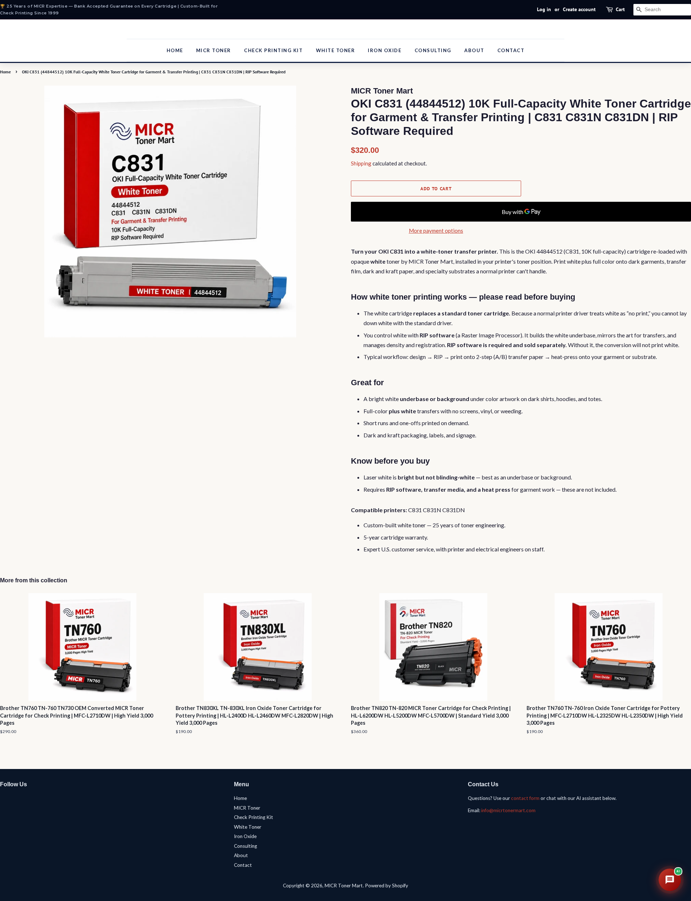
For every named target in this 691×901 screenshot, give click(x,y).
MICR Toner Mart (344, 885)
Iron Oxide (384, 50)
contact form (525, 798)
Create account (579, 9)
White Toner (335, 50)
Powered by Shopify (386, 885)
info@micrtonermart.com (508, 810)
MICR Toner (213, 50)
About (474, 50)
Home (175, 50)
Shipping (361, 163)
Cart (620, 9)
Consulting (433, 50)
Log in (544, 9)
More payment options (436, 230)
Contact (511, 50)
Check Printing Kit (273, 50)
